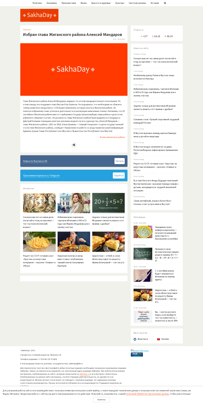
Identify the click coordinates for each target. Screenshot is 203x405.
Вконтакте (143, 339)
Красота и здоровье (101, 3)
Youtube (165, 339)
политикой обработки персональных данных (147, 394)
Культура (119, 3)
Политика (37, 3)
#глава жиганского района (112, 137)
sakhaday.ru (84, 374)
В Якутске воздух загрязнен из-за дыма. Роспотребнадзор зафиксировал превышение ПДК (156, 150)
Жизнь (84, 3)
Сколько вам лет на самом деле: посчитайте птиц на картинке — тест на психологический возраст (156, 61)
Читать (120, 161)
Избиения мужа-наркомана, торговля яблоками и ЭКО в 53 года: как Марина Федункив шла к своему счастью (156, 92)
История (155, 3)
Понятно (101, 399)
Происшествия (68, 3)
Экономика (51, 3)
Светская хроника (137, 3)
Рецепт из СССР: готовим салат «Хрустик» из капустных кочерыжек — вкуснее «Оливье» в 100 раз (155, 167)
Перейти (119, 175)
